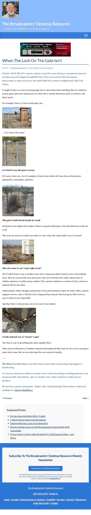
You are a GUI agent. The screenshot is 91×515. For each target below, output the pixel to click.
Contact (54, 503)
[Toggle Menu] (86, 35)
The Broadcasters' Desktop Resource (45, 487)
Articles (15, 499)
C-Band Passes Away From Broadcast (28, 419)
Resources (81, 499)
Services (61, 499)
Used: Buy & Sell (41, 503)
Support (70, 499)
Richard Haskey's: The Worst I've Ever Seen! (32, 68)
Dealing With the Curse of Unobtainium (29, 423)
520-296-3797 (40, 493)
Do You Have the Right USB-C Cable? (28, 416)
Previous (8, 398)
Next (85, 398)
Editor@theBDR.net (24, 390)
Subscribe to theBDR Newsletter (45, 468)
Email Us (53, 493)
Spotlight (51, 499)
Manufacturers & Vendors (32, 499)
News (7, 499)
